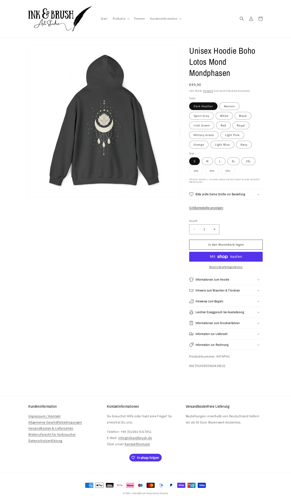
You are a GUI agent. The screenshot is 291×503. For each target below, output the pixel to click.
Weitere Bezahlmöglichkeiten (226, 266)
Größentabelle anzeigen (206, 208)
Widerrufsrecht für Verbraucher (52, 434)
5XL (230, 172)
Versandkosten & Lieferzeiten (50, 428)
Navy (244, 144)
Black (243, 116)
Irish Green (202, 125)
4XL (214, 172)
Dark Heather (203, 106)
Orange (199, 144)
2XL (248, 161)
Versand (208, 90)
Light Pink (232, 135)
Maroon (229, 106)
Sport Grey (201, 116)
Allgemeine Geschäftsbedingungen (55, 422)
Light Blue (222, 144)
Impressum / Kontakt (44, 416)
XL (233, 161)
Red (223, 125)
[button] (120, 18)
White (224, 116)
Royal (241, 125)
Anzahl (193, 221)
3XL (198, 172)
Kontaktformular (137, 444)
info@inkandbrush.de (135, 438)
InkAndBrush (138, 493)
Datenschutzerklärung (45, 440)
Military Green (204, 135)
